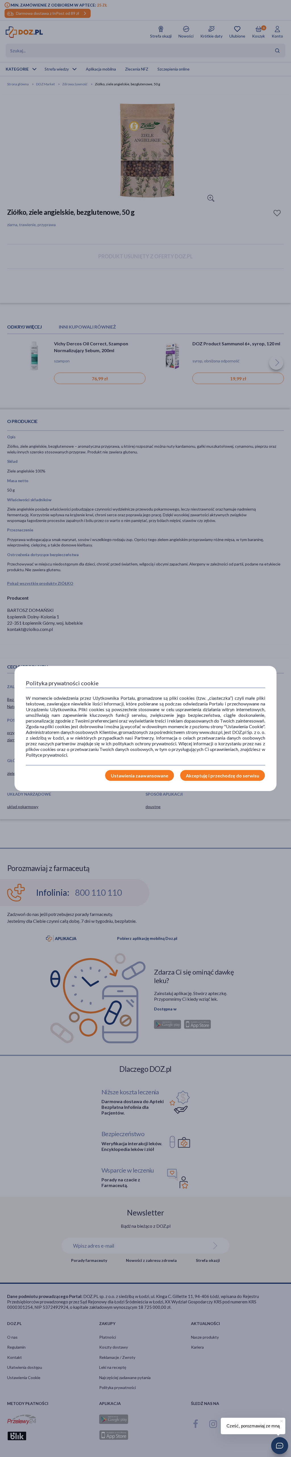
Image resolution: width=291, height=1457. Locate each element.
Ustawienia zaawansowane (139, 775)
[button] (279, 1445)
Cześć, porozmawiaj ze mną (253, 1425)
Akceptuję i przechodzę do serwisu (222, 775)
